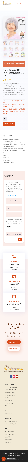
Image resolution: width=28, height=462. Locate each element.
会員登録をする (13, 342)
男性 (17, 111)
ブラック (22, 106)
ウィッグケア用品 (9, 403)
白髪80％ (21, 111)
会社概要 (5, 453)
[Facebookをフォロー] (11, 376)
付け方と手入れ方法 (9, 434)
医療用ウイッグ (16, 110)
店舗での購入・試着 (14, 281)
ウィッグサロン (8, 413)
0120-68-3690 (14, 264)
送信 (20, 239)
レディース (18, 108)
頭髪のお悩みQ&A (9, 439)
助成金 (7, 110)
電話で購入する (14, 261)
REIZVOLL (8, 459)
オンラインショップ (14, 304)
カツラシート (8, 397)
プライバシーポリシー (14, 453)
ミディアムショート (7, 108)
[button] (23, 19)
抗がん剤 (13, 111)
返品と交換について (9, 437)
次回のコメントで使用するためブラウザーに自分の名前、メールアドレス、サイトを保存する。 (14, 221)
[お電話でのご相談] (3, 459)
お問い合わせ (13, 348)
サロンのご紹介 (14, 284)
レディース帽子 (21, 62)
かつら (15, 104)
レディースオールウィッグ (11, 387)
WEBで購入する (14, 301)
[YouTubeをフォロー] (17, 376)
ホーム (5, 62)
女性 (7, 111)
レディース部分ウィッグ (10, 389)
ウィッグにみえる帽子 (12, 62)
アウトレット (8, 405)
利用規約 (23, 453)
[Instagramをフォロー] (14, 376)
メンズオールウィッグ (10, 392)
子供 (10, 111)
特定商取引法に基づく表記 (14, 455)
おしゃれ (12, 104)
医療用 (10, 110)
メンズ (14, 108)
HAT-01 (7, 104)
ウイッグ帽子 (11, 106)
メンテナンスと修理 (9, 431)
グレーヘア (17, 106)
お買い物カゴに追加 (9, 124)
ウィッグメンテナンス (10, 400)
